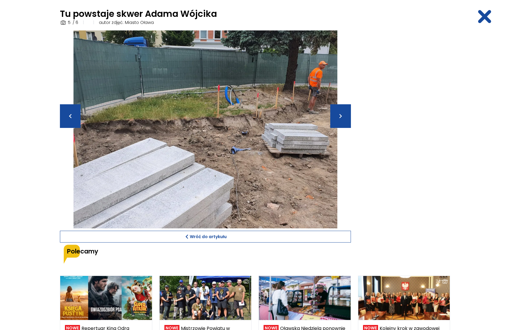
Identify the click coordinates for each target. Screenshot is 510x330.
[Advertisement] (404, 119)
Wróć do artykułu (208, 237)
